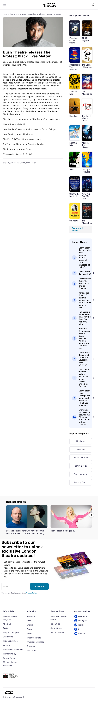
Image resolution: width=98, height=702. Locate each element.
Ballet (29, 633)
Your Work (8, 134)
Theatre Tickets (34, 638)
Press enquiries (10, 641)
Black (5, 149)
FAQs (5, 628)
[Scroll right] (91, 515)
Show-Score (56, 628)
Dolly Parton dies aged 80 (63, 531)
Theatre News (15, 14)
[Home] (49, 5)
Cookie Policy (9, 658)
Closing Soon (80, 482)
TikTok (81, 625)
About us (7, 624)
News (24, 14)
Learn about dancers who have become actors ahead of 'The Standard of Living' (25, 532)
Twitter (36, 88)
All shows (80, 441)
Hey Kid (7, 124)
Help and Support (11, 632)
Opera (29, 629)
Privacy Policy (31, 593)
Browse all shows (77, 229)
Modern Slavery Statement (10, 664)
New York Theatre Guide (58, 618)
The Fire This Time (12, 139)
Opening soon (81, 474)
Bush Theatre (9, 74)
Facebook (82, 616)
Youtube (81, 633)
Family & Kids (80, 466)
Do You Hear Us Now (13, 144)
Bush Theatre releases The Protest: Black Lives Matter (49, 14)
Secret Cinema (57, 632)
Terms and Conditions (13, 649)
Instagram (23, 88)
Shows (30, 625)
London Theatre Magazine (10, 618)
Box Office (55, 624)
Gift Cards (31, 650)
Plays (29, 620)
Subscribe (39, 586)
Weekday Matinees (35, 642)
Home (5, 14)
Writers (6, 645)
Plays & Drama (81, 457)
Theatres (31, 646)
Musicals (80, 449)
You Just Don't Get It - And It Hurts (20, 129)
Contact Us (8, 637)
